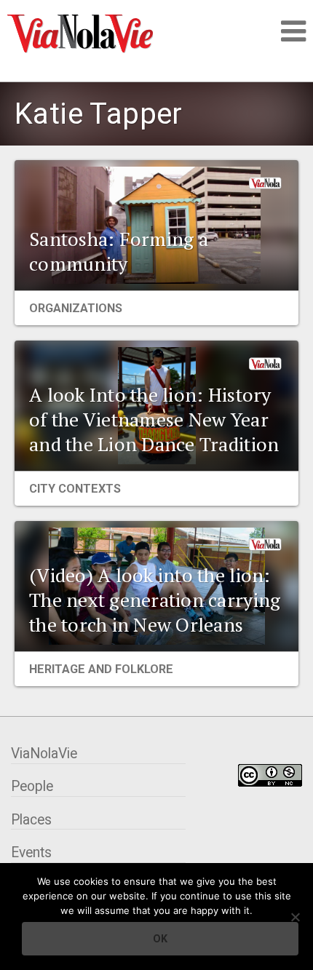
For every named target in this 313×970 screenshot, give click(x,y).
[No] (295, 917)
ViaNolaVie (44, 753)
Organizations (75, 308)
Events (31, 852)
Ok (160, 939)
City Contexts (75, 489)
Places (31, 819)
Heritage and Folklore (101, 669)
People (32, 786)
